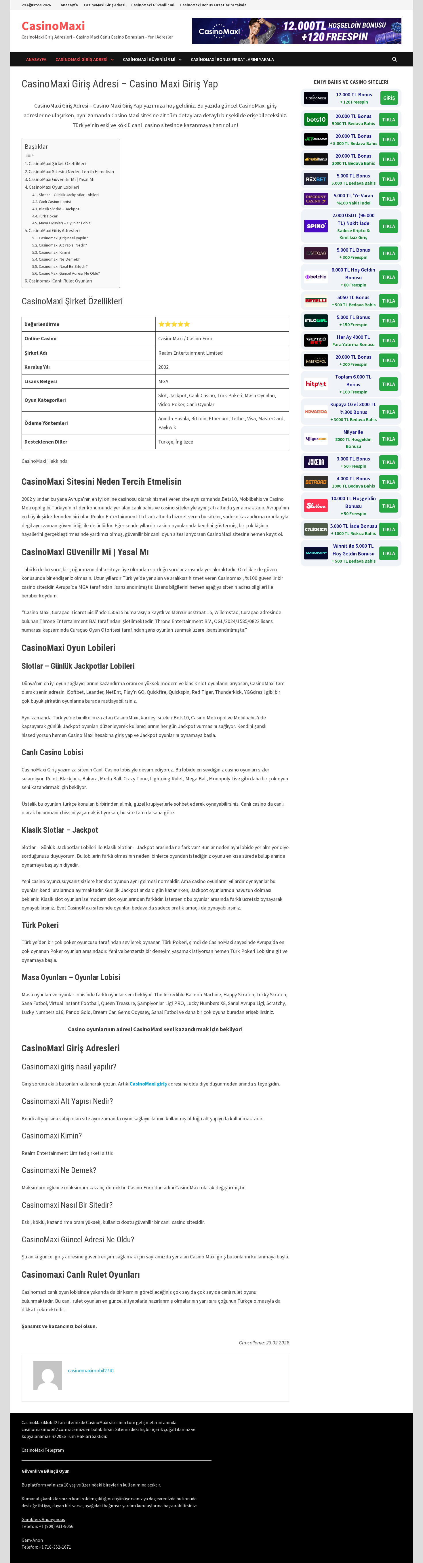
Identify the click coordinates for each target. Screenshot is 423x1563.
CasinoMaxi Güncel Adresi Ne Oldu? (69, 273)
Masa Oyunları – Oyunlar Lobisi (65, 223)
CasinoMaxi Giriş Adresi (104, 4)
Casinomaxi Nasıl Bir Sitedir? (63, 266)
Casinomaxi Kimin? (54, 252)
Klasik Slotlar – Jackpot (59, 208)
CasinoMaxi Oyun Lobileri (54, 187)
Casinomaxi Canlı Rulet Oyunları (60, 281)
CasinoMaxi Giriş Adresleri (54, 230)
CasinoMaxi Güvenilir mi (152, 4)
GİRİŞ (389, 98)
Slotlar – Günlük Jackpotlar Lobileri (69, 194)
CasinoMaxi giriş (148, 1083)
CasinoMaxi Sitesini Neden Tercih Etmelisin (71, 171)
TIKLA (388, 119)
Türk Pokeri (48, 216)
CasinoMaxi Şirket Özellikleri (57, 163)
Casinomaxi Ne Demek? (59, 259)
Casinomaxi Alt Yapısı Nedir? (63, 245)
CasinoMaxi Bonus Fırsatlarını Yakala (213, 4)
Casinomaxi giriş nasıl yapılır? (63, 237)
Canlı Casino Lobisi (55, 201)
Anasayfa (69, 4)
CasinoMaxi (53, 25)
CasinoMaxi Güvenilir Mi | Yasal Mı (61, 179)
